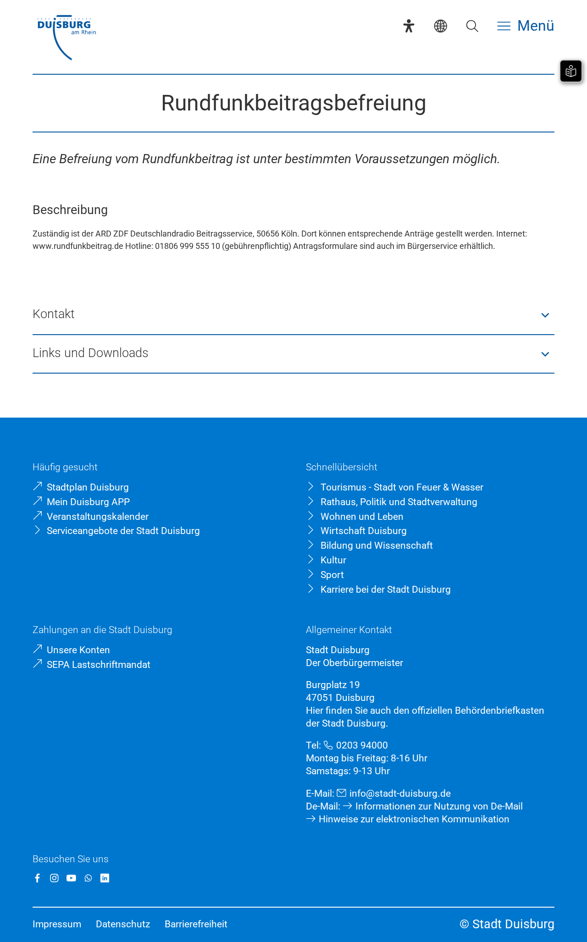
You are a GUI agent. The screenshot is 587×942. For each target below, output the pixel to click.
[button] (293, 315)
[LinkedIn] (105, 878)
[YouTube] (71, 878)
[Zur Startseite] (66, 39)
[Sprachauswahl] (440, 26)
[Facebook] (37, 878)
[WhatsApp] (88, 878)
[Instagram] (54, 878)
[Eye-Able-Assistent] (408, 26)
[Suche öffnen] (472, 26)
